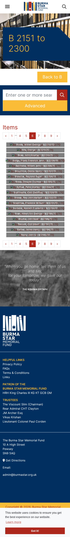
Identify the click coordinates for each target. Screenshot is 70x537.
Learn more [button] (13, 522)
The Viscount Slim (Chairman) (23, 404)
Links (6, 377)
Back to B (52, 77)
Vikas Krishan (12, 417)
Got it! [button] (35, 530)
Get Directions (15, 460)
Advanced (35, 105)
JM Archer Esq (13, 413)
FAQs (6, 368)
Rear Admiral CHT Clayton (21, 408)
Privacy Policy (12, 364)
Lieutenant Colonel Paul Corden (24, 421)
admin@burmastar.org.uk (20, 474)
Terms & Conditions (16, 373)
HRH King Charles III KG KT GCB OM (27, 393)
